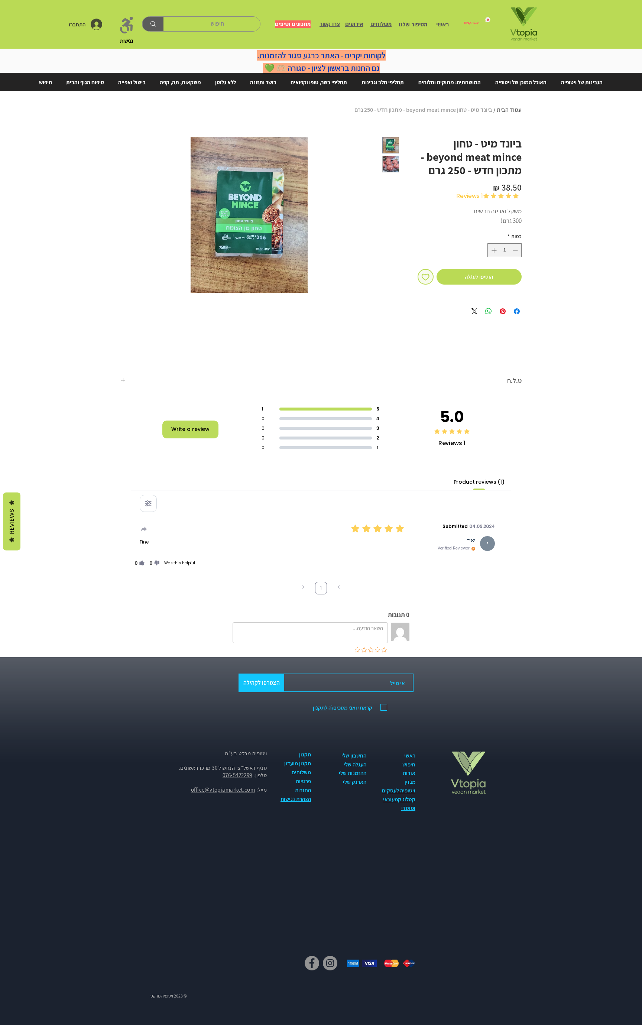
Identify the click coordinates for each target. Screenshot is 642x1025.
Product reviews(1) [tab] (479, 482)
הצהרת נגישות (296, 798)
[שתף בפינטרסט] (502, 311)
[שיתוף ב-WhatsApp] (488, 311)
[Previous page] (339, 588)
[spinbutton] (504, 250)
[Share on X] (474, 311)
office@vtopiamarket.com (223, 789)
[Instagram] (330, 963)
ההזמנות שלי (352, 772)
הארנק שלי (354, 781)
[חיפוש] (152, 24)
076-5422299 (237, 775)
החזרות (303, 790)
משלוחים (301, 772)
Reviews (11, 521)
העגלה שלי (355, 764)
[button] (154, 563)
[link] (477, 21)
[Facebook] (312, 963)
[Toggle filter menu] (148, 503)
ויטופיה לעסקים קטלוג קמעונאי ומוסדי (398, 799)
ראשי (409, 755)
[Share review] (144, 529)
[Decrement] (516, 250)
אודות (409, 772)
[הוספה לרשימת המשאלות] (426, 277)
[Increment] (493, 250)
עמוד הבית (509, 110)
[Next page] (303, 588)
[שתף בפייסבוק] (516, 311)
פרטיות (303, 781)
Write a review (190, 429)
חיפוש (408, 764)
